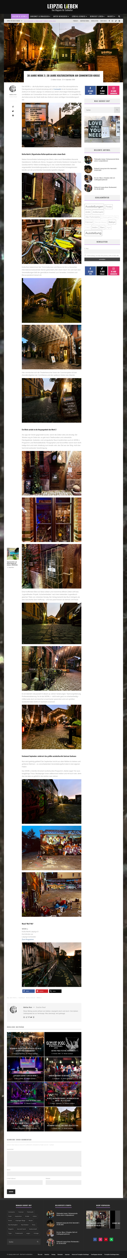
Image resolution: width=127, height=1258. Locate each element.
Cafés (87, 228)
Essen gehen (107, 217)
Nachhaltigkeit (13, 1225)
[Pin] (12, 115)
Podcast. (75, 21)
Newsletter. (94, 21)
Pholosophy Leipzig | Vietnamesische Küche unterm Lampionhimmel (106, 160)
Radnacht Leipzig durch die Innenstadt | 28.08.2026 (39, 21)
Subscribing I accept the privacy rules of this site (103, 255)
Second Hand (21, 1229)
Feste (109, 206)
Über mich (40, 1254)
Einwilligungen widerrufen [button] (96, 1254)
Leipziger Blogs (20, 1220)
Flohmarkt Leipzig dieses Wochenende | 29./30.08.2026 (105, 188)
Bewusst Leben (96, 16)
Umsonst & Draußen (39, 16)
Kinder (27, 1216)
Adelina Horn (12, 94)
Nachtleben (25, 1225)
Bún (116, 217)
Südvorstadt (33, 1229)
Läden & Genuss (79, 16)
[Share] (12, 107)
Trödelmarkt (19, 1233)
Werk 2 (39, 997)
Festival (21, 1212)
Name (9, 1170)
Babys (112, 222)
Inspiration (18, 1216)
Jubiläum (22, 997)
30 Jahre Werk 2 (12, 997)
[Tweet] (12, 111)
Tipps (10, 1233)
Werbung (53, 1254)
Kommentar (10, 1149)
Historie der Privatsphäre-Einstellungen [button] (80, 1254)
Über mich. (103, 21)
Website (48, 1178)
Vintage (36, 1233)
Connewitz (57, 89)
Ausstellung (93, 233)
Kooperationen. (84, 21)
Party (33, 1225)
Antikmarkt (98, 212)
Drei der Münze (100, 222)
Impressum (67, 1254)
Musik (31, 1220)
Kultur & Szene (19, 16)
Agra (109, 228)
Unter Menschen (60, 16)
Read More (11, 567)
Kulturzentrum (31, 997)
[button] (28, 991)
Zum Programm (28, 939)
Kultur (35, 1216)
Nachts (111, 16)
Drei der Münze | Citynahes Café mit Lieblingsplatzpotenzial (104, 179)
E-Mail (86, 248)
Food (9, 1216)
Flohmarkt (30, 1212)
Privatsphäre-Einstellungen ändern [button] (111, 1254)
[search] (117, 110)
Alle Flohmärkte (92, 217)
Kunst (10, 1220)
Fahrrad (88, 222)
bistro (95, 227)
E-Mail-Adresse (11, 1178)
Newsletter (47, 1254)
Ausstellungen (94, 206)
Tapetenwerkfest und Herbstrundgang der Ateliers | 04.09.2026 (12, 563)
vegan (28, 1233)
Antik (87, 212)
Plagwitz (11, 1229)
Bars (102, 227)
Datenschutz (60, 1254)
